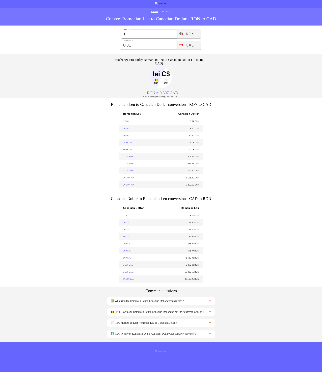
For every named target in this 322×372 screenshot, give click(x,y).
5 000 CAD (128, 272)
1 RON (126, 121)
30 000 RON (129, 184)
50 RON (126, 135)
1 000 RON (128, 156)
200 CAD (127, 250)
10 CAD (126, 222)
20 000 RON (129, 177)
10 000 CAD (128, 279)
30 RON (126, 128)
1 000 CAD (128, 265)
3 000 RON (128, 170)
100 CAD (127, 243)
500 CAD (127, 258)
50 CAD (126, 236)
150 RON (127, 142)
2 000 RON (128, 163)
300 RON (127, 149)
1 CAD (126, 215)
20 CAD (126, 229)
